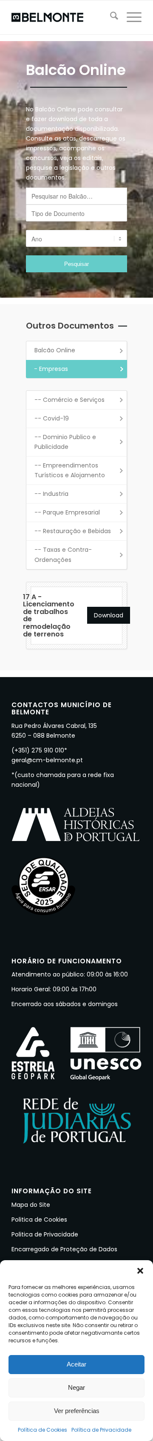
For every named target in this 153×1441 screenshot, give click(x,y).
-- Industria (51, 494)
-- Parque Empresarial (67, 512)
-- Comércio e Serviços (69, 400)
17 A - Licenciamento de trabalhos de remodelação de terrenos (48, 615)
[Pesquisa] (110, 17)
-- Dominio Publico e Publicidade (65, 442)
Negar (76, 1387)
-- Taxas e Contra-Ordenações (63, 554)
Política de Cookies (42, 1429)
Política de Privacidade (101, 1429)
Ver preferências (76, 1410)
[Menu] (130, 17)
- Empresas (51, 369)
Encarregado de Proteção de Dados (64, 1249)
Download (108, 615)
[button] (140, 1271)
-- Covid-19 (51, 418)
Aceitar (76, 1364)
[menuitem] (110, 17)
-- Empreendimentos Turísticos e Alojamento (69, 470)
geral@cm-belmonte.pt (47, 760)
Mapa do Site (30, 1204)
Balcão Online (54, 350)
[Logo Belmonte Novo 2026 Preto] (63, 17)
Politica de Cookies (39, 1219)
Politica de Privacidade (44, 1234)
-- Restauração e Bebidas (72, 531)
